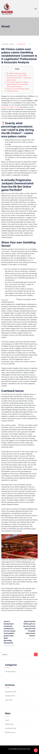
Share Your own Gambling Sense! (18, 89)
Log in (7, 720)
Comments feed (10, 728)
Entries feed (9, 724)
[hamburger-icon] (36, 8)
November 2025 (10, 692)
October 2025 (10, 696)
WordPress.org (10, 732)
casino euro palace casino (10, 107)
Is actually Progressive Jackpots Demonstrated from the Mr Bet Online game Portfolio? (18, 84)
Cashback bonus (12, 91)
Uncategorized (21, 44)
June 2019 (8, 700)
